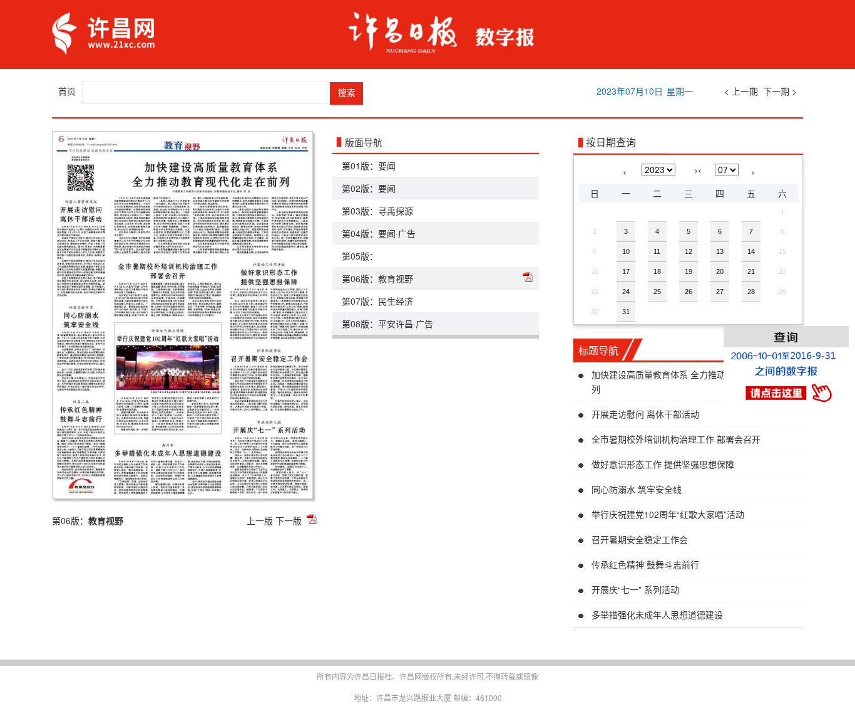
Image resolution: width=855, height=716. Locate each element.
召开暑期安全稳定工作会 (639, 539)
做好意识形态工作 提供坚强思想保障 (662, 464)
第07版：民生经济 (377, 301)
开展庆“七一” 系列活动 (635, 589)
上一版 (260, 520)
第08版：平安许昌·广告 (387, 323)
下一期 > (780, 91)
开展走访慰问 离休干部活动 (645, 414)
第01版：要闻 (369, 165)
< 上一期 (741, 91)
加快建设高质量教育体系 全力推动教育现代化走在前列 (693, 381)
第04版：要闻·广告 (379, 233)
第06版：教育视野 (377, 278)
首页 (67, 91)
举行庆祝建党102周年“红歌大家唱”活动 (667, 514)
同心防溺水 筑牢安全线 (636, 489)
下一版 (288, 520)
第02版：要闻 (369, 188)
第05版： (360, 256)
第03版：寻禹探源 (377, 210)
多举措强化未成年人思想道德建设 (657, 614)
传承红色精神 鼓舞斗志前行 (645, 564)
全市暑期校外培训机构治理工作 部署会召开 (675, 439)
